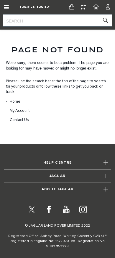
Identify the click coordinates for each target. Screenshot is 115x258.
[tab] (57, 162)
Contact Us (19, 120)
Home (15, 102)
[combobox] (57, 20)
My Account (20, 111)
